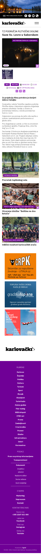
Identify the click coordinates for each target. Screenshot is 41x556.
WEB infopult (20, 412)
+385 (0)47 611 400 (20, 515)
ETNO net (20, 416)
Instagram (20, 527)
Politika (20, 379)
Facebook (20, 521)
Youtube (20, 533)
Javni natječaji (20, 483)
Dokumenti (20, 465)
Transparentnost (20, 460)
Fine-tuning (20, 409)
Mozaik (20, 394)
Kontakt (20, 503)
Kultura (15, 84)
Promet (20, 431)
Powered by (20, 547)
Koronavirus (20, 445)
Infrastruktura (20, 438)
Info (7, 84)
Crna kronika (20, 427)
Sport (20, 390)
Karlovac (20, 372)
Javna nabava (20, 479)
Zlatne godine (20, 405)
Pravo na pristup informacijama (20, 456)
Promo (20, 420)
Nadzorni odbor (21, 476)
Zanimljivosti (20, 423)
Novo (6, 65)
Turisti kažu (20, 401)
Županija (20, 376)
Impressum (20, 499)
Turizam (20, 387)
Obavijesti (20, 398)
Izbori (20, 442)
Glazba (20, 434)
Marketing (20, 496)
